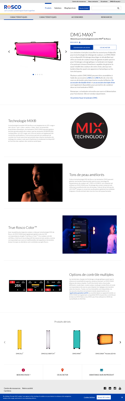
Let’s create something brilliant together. (12, 11)
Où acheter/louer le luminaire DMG (83, 98)
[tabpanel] (37, 52)
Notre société (27, 388)
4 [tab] (39, 74)
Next (66, 51)
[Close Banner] (122, 397)
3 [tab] (37, 74)
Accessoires (77, 17)
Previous (9, 51)
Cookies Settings (89, 397)
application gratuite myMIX (79, 293)
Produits (48, 8)
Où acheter (104, 1)
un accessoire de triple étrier (104, 82)
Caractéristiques (18, 17)
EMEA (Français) (115, 1)
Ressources (106, 17)
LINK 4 (97, 78)
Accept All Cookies (104, 397)
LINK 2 (89, 78)
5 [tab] (41, 74)
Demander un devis (82, 47)
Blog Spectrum (70, 8)
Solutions (57, 8)
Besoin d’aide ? (84, 8)
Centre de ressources (79, 1)
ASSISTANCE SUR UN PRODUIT (101, 375)
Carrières (7, 391)
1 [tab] (33, 74)
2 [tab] (35, 74)
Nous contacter (93, 1)
